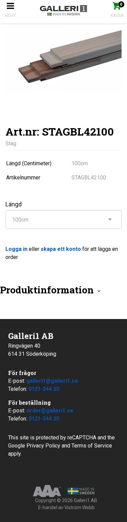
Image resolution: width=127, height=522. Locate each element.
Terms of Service (91, 445)
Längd (13, 204)
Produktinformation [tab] (48, 290)
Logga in (16, 249)
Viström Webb (79, 507)
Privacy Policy (43, 445)
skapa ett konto (61, 249)
